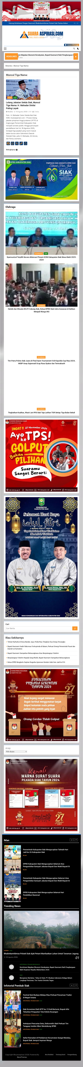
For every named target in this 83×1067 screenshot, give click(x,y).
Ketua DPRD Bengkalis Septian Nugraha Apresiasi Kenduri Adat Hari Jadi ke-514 (36, 662)
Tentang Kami (60, 1055)
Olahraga (38, 254)
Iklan (25, 855)
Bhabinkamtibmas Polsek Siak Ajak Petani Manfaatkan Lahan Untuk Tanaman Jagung (41, 954)
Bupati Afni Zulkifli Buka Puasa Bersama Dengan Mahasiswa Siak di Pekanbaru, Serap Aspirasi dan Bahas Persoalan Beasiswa (46, 1040)
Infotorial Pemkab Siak (31, 1001)
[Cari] (74, 628)
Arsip (8, 748)
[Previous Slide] (74, 23)
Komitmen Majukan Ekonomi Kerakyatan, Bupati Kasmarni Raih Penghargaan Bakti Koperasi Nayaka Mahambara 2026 (38, 23)
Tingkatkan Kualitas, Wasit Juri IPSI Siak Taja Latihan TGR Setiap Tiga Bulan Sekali (41, 413)
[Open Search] (74, 48)
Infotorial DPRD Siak (34, 884)
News (10, 98)
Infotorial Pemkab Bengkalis (30, 964)
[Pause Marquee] (75, 56)
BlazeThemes (22, 1057)
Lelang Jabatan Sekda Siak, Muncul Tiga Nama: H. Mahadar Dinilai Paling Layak (23, 105)
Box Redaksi (49, 1055)
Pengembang (72, 1055)
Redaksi (10, 112)
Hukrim (6, 951)
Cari (7, 624)
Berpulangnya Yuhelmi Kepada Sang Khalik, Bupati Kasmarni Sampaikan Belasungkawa (39, 658)
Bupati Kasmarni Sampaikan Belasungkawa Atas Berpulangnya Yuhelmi (33, 653)
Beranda (9, 66)
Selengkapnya (10, 150)
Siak (46, 254)
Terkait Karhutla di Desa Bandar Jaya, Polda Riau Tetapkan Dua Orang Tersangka (36, 642)
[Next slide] (77, 23)
